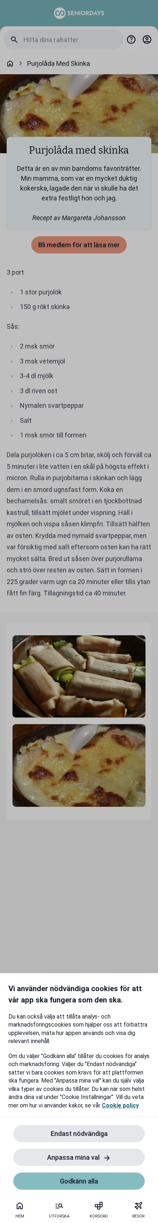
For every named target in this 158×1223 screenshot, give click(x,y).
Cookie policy (120, 1105)
